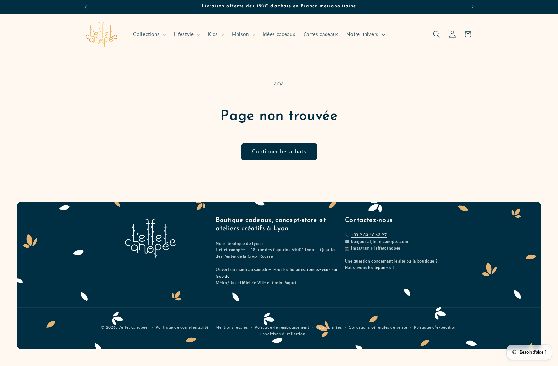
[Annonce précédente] (85, 7)
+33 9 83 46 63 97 (369, 235)
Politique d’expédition (435, 327)
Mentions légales (231, 327)
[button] (149, 34)
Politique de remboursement (282, 327)
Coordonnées (329, 327)
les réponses (379, 267)
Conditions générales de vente (378, 327)
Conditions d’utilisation (282, 333)
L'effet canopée (133, 327)
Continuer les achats (279, 151)
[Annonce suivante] (473, 7)
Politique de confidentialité (182, 327)
